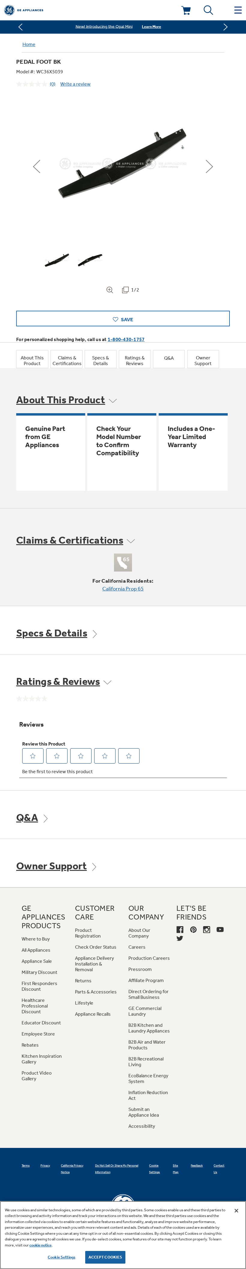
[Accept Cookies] (236, 1210)
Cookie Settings (61, 1257)
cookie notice (40, 1245)
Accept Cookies (105, 1257)
